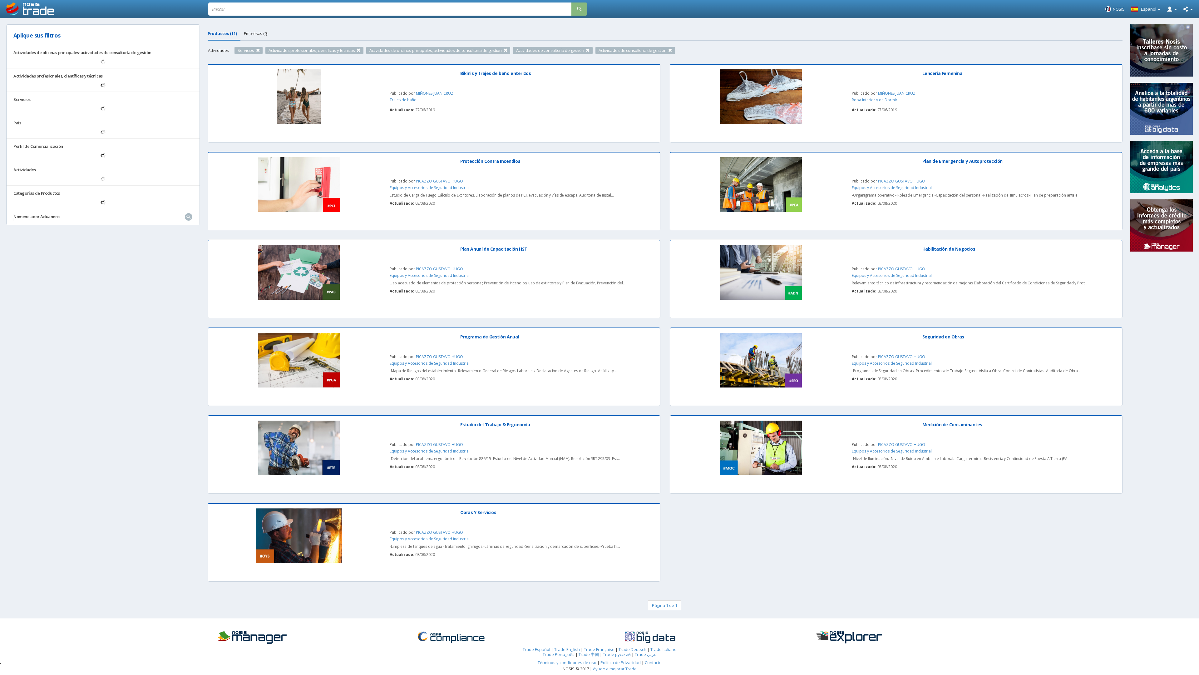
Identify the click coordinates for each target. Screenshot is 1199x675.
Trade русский (617, 654)
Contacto (653, 662)
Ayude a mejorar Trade (615, 669)
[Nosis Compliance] (500, 637)
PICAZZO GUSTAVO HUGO (439, 181)
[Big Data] (699, 637)
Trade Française (599, 649)
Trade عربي (645, 654)
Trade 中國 (589, 654)
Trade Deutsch (632, 649)
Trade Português (559, 654)
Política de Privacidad (621, 662)
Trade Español (536, 649)
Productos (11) (222, 33)
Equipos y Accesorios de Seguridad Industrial (430, 187)
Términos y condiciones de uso (567, 662)
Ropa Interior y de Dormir (874, 99)
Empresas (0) (255, 33)
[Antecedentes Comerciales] (301, 637)
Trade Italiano (663, 649)
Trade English (567, 649)
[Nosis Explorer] (898, 637)
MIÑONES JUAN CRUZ (434, 93)
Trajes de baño (403, 99)
